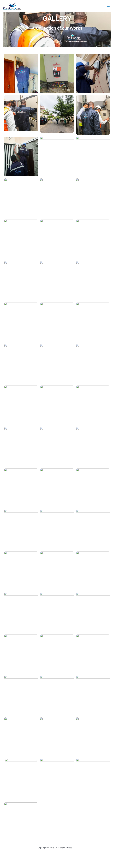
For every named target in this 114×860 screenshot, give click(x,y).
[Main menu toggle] (108, 6)
